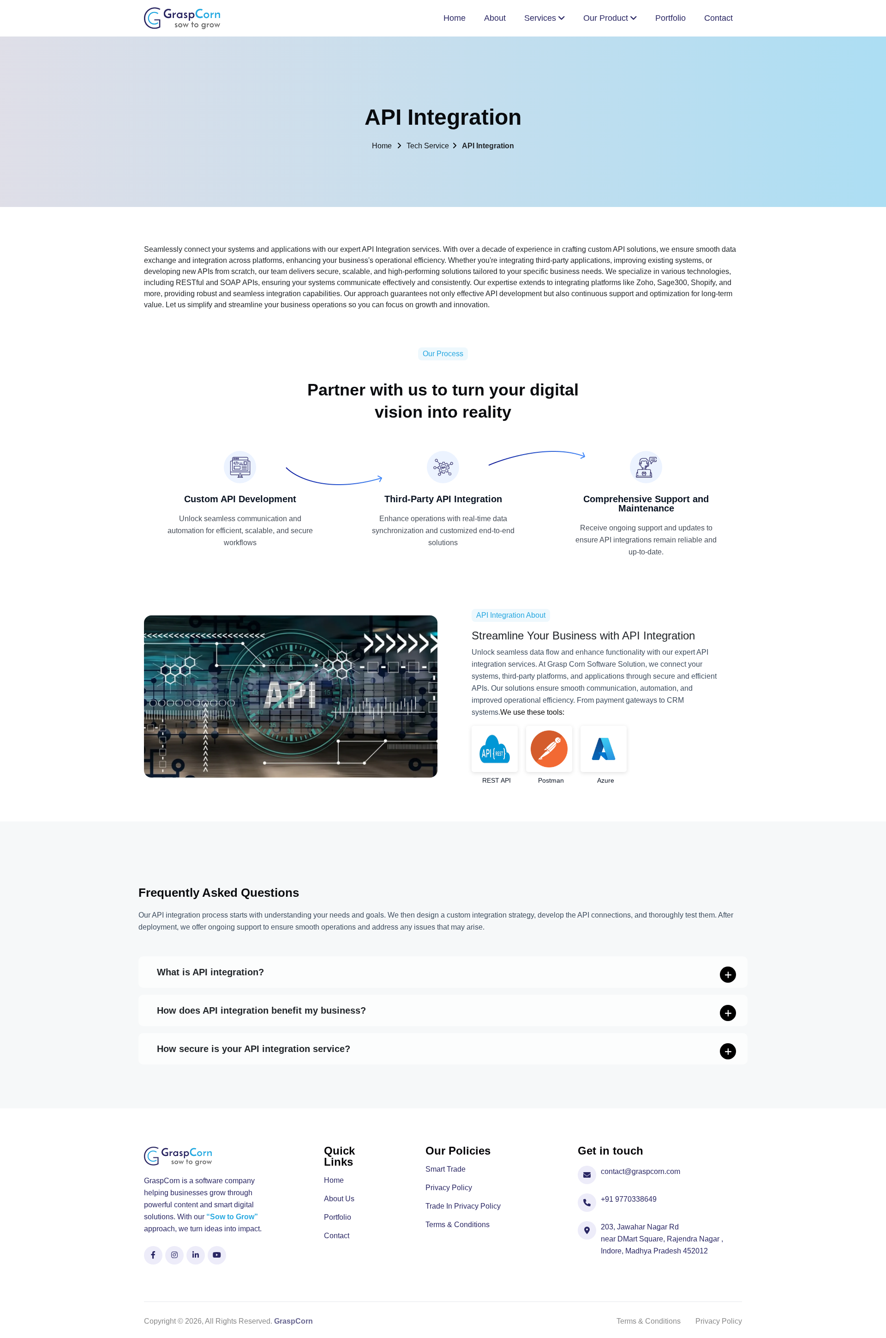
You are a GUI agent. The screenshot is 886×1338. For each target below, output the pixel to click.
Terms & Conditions (457, 1225)
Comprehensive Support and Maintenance (646, 503)
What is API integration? (210, 972)
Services (541, 18)
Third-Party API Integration (443, 499)
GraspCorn (293, 1321)
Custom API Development (240, 499)
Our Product (606, 18)
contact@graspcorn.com (640, 1171)
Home (383, 146)
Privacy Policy (448, 1188)
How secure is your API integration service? (253, 1049)
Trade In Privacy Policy (463, 1206)
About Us (339, 1199)
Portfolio (337, 1217)
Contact (336, 1236)
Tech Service (428, 146)
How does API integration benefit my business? (261, 1010)
